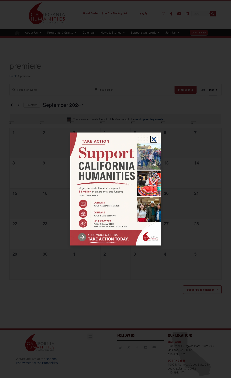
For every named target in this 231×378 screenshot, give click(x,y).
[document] (115, 189)
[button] (154, 139)
